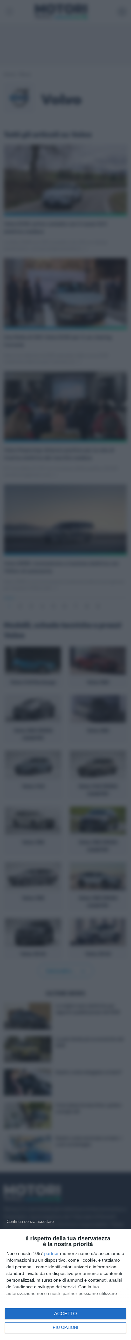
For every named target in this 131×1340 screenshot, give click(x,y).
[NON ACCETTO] (30, 1221)
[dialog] (65, 1284)
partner (51, 1253)
